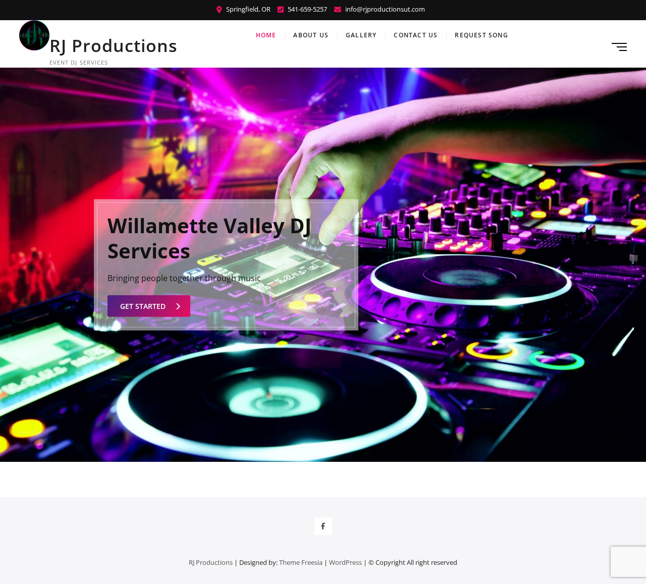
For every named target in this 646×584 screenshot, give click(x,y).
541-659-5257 (306, 9)
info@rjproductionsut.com (384, 9)
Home (266, 35)
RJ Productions (113, 45)
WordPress (345, 562)
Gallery (361, 35)
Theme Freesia (300, 562)
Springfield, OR (248, 9)
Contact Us (416, 35)
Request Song (481, 35)
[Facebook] (323, 526)
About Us (311, 35)
